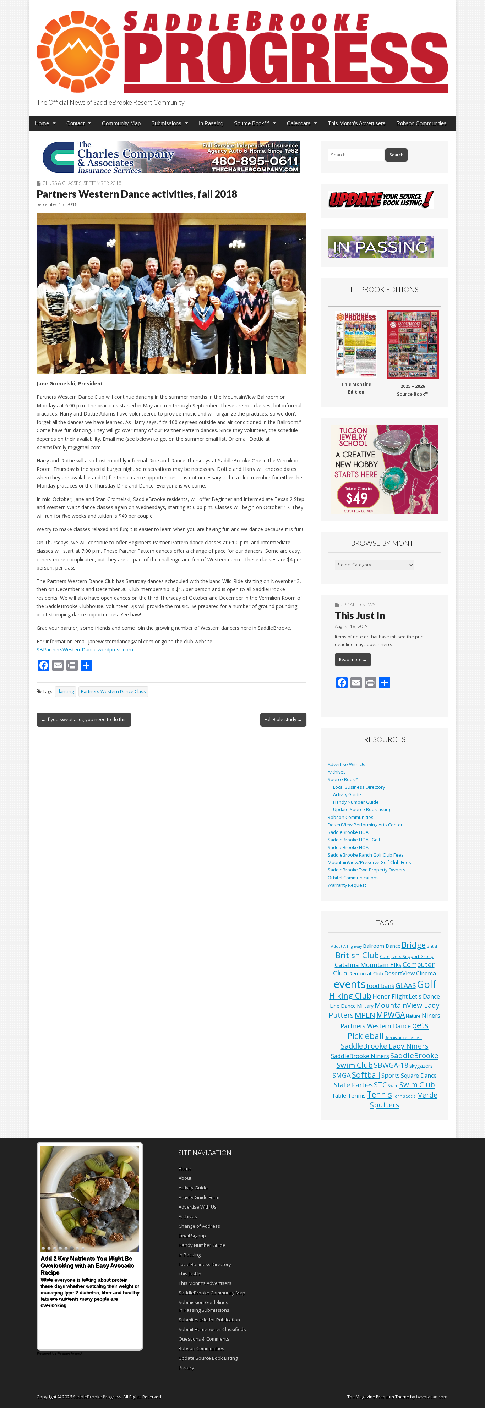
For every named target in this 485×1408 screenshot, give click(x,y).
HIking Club (350, 995)
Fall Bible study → (283, 719)
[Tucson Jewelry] (384, 469)
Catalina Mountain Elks (368, 965)
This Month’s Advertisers (357, 123)
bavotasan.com (431, 1397)
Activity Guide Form (199, 1197)
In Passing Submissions (204, 1310)
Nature (413, 1016)
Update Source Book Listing (362, 810)
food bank (380, 985)
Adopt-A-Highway (346, 946)
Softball (366, 1074)
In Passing (211, 123)
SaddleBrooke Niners (360, 1056)
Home (42, 123)
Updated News (357, 604)
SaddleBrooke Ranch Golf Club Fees (366, 855)
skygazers (421, 1065)
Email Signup (192, 1235)
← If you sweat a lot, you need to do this (84, 719)
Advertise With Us (346, 764)
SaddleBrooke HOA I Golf (354, 840)
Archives (337, 772)
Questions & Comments (204, 1339)
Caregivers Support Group (407, 956)
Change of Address (199, 1226)
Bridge (414, 944)
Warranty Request (347, 885)
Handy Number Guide (356, 802)
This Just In (360, 615)
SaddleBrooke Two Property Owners (366, 870)
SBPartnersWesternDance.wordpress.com (85, 649)
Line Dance (343, 1005)
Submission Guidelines (203, 1302)
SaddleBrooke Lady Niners (385, 1046)
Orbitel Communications (353, 878)
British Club (357, 955)
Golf (426, 984)
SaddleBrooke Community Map (212, 1292)
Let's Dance (424, 996)
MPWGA (390, 1015)
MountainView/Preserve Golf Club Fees (369, 862)
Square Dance (419, 1075)
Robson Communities (421, 123)
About (185, 1178)
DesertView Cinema (410, 973)
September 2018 (102, 183)
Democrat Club (365, 973)
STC (380, 1084)
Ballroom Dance (381, 945)
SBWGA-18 (391, 1065)
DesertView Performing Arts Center (365, 825)
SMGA (341, 1075)
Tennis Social (405, 1096)
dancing (65, 691)
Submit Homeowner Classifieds (212, 1329)
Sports (390, 1075)
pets (420, 1025)
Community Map (121, 123)
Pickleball (365, 1035)
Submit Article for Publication (209, 1319)
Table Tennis (349, 1095)
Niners (431, 1015)
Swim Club (417, 1084)
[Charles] (171, 157)
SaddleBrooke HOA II (350, 848)
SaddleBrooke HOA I (349, 832)
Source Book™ (251, 123)
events (349, 984)
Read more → (353, 659)
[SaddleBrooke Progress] (242, 47)
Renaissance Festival (403, 1037)
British (432, 946)
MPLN (365, 1015)
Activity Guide (347, 795)
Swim (393, 1085)
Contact (75, 123)
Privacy (186, 1367)
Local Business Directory (359, 787)
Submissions (166, 123)
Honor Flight (390, 996)
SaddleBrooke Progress (97, 1397)
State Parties (353, 1084)
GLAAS (406, 985)
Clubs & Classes (61, 183)
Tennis (379, 1094)
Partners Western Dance (375, 1026)
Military (365, 1005)
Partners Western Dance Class (113, 691)
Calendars (299, 123)
